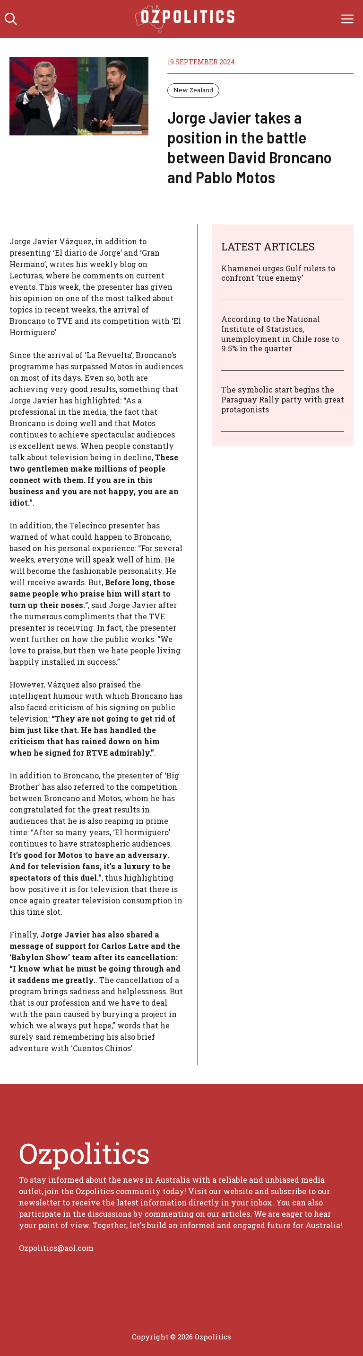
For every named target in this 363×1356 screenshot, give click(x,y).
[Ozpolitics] (186, 19)
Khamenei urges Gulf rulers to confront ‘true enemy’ (278, 273)
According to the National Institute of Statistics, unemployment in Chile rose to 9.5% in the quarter (280, 333)
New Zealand (193, 90)
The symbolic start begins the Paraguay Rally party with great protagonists (282, 399)
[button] (11, 19)
